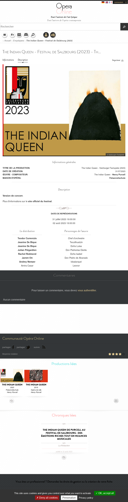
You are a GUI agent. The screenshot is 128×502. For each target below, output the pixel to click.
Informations (8, 60)
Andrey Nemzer (27, 261)
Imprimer (116, 60)
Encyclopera (18, 40)
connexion (118, 2)
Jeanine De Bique (27, 242)
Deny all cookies (48, 497)
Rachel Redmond (27, 253)
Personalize (69, 497)
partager (6, 347)
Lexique (26, 35)
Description (23, 60)
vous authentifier (87, 290)
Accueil (7, 40)
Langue (12, 35)
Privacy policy (86, 497)
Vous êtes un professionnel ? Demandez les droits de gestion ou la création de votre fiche (64, 482)
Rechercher (33, 35)
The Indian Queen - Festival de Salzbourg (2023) (49, 40)
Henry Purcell (118, 174)
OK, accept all (106, 493)
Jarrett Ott (27, 257)
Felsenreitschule (117, 177)
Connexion (46, 35)
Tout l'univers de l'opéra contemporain (64, 20)
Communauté (53, 35)
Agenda (19, 35)
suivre (37, 347)
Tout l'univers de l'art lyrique (64, 17)
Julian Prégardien (27, 249)
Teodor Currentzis (27, 238)
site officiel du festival (40, 201)
